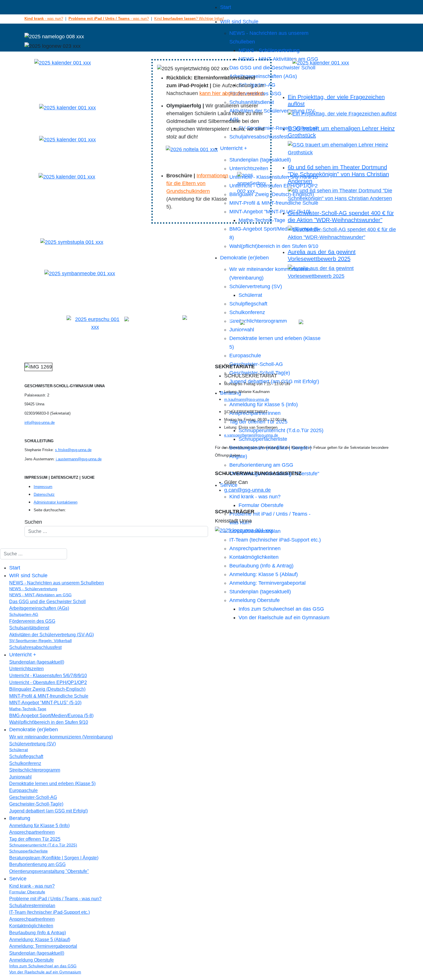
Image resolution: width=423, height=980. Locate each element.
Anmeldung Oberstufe (254, 600)
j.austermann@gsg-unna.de (79, 459)
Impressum (43, 487)
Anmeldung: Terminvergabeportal (267, 583)
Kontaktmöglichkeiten (254, 557)
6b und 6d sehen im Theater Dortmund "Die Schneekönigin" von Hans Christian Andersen (338, 174)
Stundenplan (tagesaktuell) (260, 592)
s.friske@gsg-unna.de (73, 450)
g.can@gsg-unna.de (247, 490)
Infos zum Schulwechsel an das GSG (281, 609)
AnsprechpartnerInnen (255, 548)
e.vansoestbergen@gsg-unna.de (251, 435)
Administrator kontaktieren (55, 502)
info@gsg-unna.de (39, 422)
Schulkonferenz (247, 312)
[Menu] (114, 7)
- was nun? (43, 18)
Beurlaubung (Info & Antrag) (261, 566)
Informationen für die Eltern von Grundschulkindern (197, 183)
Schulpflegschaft (248, 304)
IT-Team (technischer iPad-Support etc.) (275, 540)
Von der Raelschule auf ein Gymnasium (284, 617)
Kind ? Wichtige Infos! (189, 18)
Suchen (33, 522)
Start (225, 7)
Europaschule (245, 355)
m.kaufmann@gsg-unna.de (246, 399)
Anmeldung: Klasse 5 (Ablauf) (263, 574)
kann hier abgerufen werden (231, 93)
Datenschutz (44, 494)
